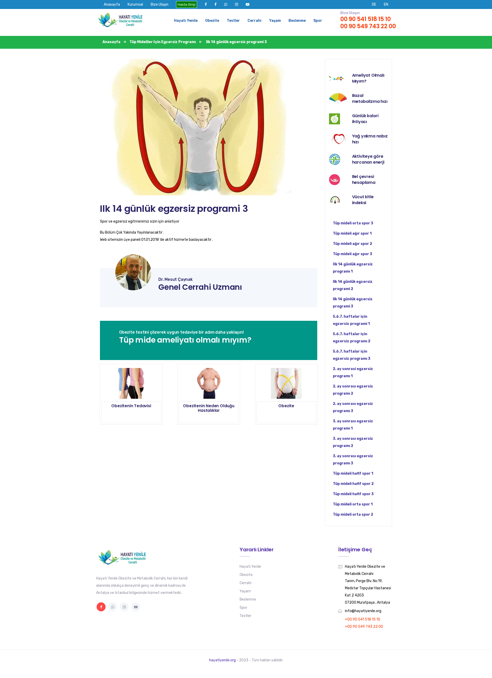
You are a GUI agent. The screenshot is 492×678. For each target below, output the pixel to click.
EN (386, 4)
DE (374, 4)
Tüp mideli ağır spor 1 (352, 233)
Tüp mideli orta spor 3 (353, 223)
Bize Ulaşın (159, 4)
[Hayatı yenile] (121, 20)
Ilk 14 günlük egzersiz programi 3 (174, 208)
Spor (317, 20)
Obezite (212, 20)
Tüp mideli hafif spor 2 (353, 484)
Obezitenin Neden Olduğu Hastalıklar (208, 408)
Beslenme (297, 20)
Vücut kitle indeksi (363, 200)
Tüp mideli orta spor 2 (353, 514)
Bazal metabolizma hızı (369, 98)
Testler (233, 20)
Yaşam (275, 20)
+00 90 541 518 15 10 (362, 619)
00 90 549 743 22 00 (368, 26)
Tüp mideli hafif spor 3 (353, 494)
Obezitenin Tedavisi (131, 405)
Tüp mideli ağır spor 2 (352, 244)
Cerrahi (254, 20)
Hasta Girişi (187, 4)
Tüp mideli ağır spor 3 (352, 254)
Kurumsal (135, 4)
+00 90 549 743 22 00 (364, 626)
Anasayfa (112, 4)
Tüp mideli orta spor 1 (353, 504)
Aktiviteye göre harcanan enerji (368, 159)
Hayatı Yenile (186, 20)
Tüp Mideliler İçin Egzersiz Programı (162, 42)
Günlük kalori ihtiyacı (365, 119)
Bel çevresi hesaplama (363, 179)
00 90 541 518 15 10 (365, 19)
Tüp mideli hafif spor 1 (353, 473)
